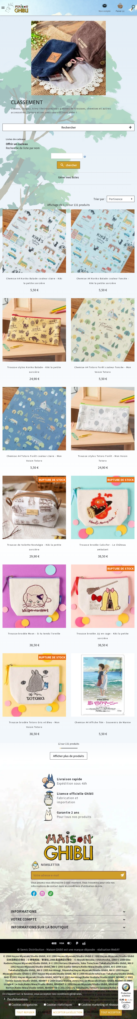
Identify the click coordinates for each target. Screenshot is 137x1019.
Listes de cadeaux (15, 139)
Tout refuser (25, 1012)
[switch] (126, 1006)
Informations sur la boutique (39, 927)
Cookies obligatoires (24, 1004)
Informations (24, 911)
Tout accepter (110, 1012)
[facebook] (34, 894)
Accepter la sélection (67, 1012)
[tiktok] (50, 894)
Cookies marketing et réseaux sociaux (104, 1004)
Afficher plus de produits (68, 756)
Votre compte (24, 919)
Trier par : (99, 199)
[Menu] (132, 983)
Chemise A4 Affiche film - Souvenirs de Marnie (103, 722)
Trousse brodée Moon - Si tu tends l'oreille (34, 633)
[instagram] (42, 894)
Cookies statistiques (59, 1004)
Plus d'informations (17, 999)
